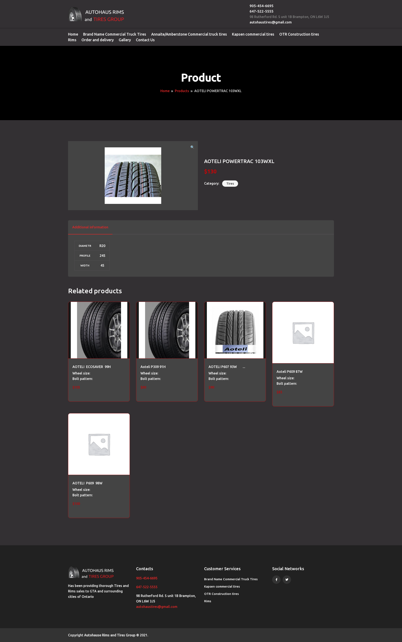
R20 (102, 246)
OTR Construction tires (299, 34)
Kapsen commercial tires (253, 34)
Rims (72, 40)
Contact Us (145, 40)
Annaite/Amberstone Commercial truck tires (189, 34)
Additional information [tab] (90, 227)
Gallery (125, 40)
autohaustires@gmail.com (271, 22)
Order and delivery (97, 40)
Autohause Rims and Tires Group (109, 635)
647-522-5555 (261, 11)
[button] (192, 147)
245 (102, 255)
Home (73, 34)
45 (102, 265)
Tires (230, 183)
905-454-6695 (261, 6)
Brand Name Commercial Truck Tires (114, 34)
